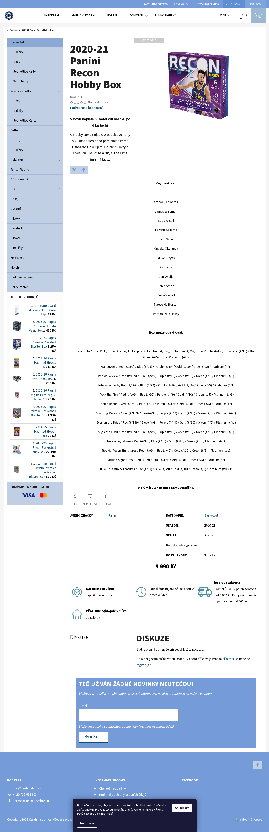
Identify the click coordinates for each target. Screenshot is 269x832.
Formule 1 (17, 257)
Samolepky (20, 81)
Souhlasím (182, 808)
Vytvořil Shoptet (251, 819)
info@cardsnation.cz (27, 788)
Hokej (14, 199)
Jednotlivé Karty (24, 120)
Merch (14, 267)
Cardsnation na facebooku (31, 801)
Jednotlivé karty (24, 71)
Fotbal (14, 130)
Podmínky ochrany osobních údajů (122, 794)
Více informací (104, 814)
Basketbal (17, 42)
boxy (16, 218)
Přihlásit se (93, 737)
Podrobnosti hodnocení (86, 108)
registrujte (143, 665)
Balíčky (18, 52)
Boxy (16, 62)
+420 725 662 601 (25, 794)
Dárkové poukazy (22, 277)
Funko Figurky (19, 169)
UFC (13, 189)
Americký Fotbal (21, 91)
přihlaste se (230, 659)
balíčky (18, 248)
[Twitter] (74, 170)
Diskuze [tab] (79, 637)
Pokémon (17, 159)
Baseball (16, 228)
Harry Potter (19, 287)
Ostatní (15, 208)
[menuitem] (54, 15)
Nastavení (87, 823)
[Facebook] (83, 170)
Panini (112, 515)
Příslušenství (19, 179)
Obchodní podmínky (112, 788)
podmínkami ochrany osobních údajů (147, 726)
